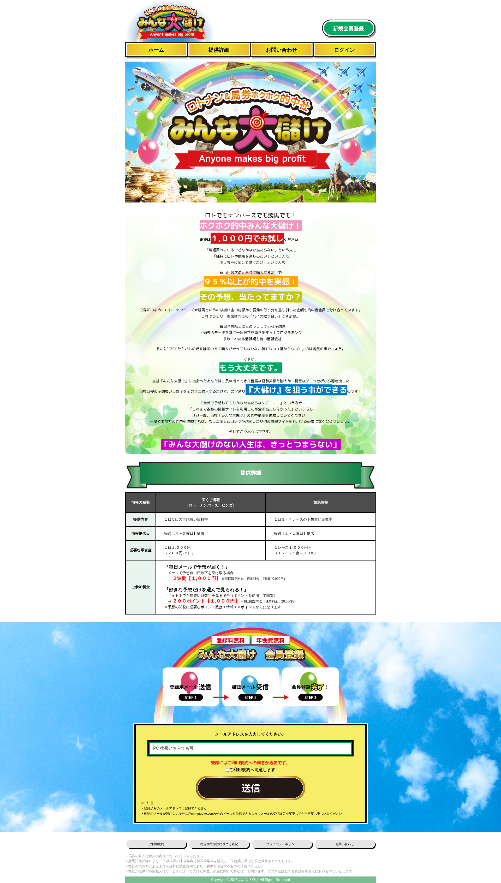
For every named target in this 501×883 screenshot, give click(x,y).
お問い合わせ (281, 50)
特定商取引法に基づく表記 (219, 844)
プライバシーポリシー (281, 844)
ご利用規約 (156, 844)
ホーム (156, 50)
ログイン (344, 50)
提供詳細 (218, 50)
